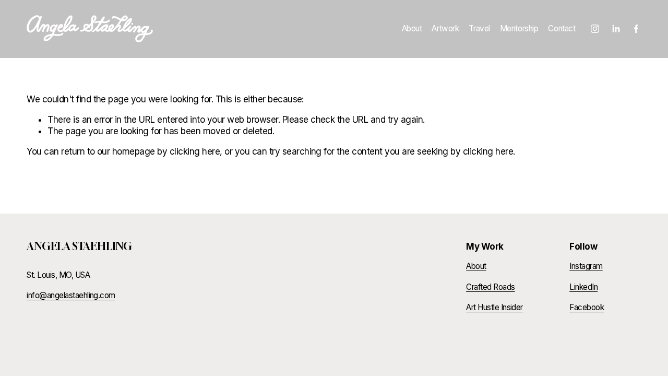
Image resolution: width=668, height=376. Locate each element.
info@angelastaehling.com (71, 295)
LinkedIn (583, 287)
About (412, 28)
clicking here (195, 151)
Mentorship (519, 28)
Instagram (585, 266)
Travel (479, 28)
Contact (561, 28)
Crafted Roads (490, 287)
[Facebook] (636, 29)
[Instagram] (595, 29)
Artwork (445, 28)
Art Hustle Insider (494, 307)
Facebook (586, 307)
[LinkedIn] (616, 29)
